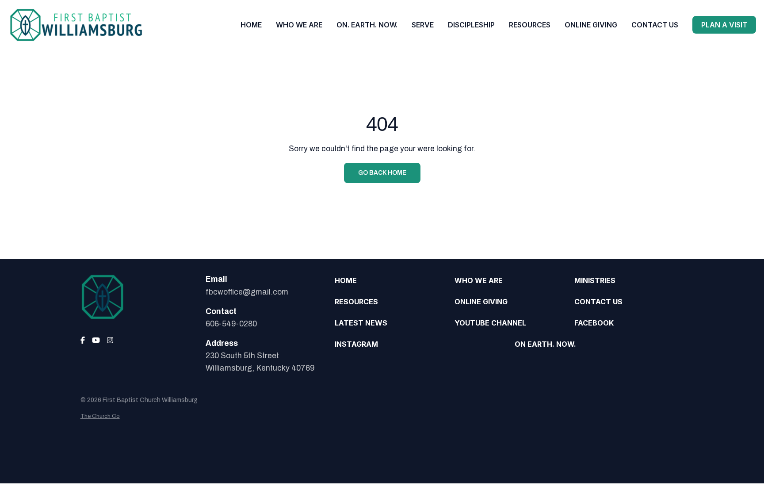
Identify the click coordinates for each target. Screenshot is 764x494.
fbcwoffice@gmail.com (247, 292)
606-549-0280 (231, 324)
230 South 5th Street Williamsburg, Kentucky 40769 (260, 362)
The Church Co (100, 416)
